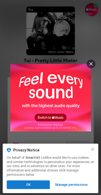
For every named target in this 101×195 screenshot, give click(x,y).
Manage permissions (71, 185)
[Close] (92, 149)
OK (28, 185)
